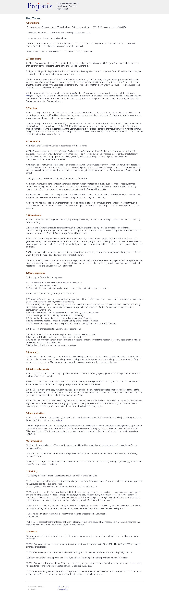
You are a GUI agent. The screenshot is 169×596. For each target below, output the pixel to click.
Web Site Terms (63, 586)
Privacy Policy (63, 589)
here (73, 93)
